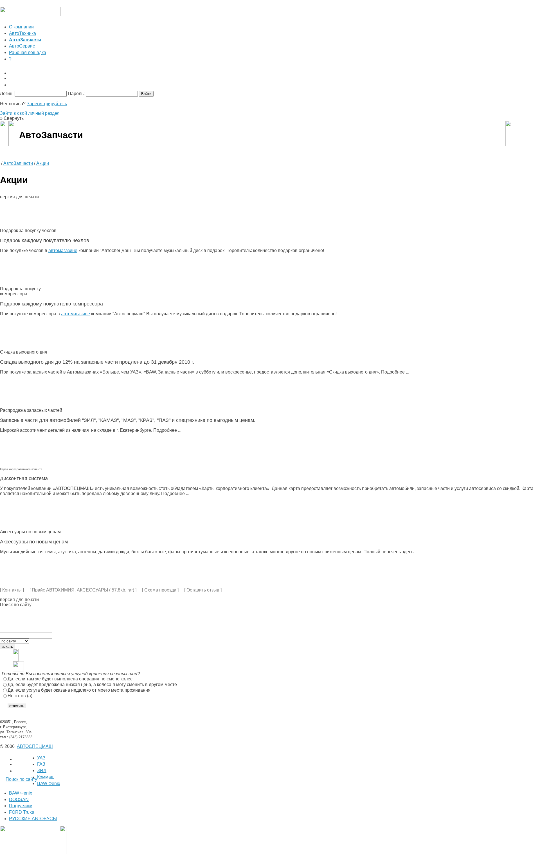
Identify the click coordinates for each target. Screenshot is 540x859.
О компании (21, 26)
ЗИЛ (41, 770)
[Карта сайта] (274, 84)
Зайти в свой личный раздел (29, 113)
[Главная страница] (274, 73)
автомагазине (62, 250)
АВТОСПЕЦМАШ (35, 746)
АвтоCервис (22, 46)
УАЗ (41, 757)
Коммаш (46, 777)
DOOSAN (19, 799)
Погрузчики (20, 805)
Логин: (7, 93)
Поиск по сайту (21, 779)
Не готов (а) (20, 695)
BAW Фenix (48, 783)
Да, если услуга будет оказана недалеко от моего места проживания (79, 690)
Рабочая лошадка (27, 52)
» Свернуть (12, 118)
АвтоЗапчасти (18, 163)
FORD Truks (21, 812)
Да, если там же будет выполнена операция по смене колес (70, 678)
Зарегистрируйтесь (47, 103)
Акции (42, 163)
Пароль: (76, 93)
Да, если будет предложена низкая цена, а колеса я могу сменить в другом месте (92, 684)
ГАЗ (41, 764)
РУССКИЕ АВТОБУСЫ (33, 818)
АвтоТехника (22, 33)
